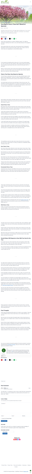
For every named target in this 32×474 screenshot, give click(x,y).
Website (23, 415)
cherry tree (3, 381)
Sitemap (29, 465)
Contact (16, 466)
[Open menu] (30, 1)
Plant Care (3, 22)
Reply (29, 388)
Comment (3, 403)
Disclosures (24, 465)
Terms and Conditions (17, 465)
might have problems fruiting (8, 285)
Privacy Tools (10, 465)
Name (2, 415)
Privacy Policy (8, 418)
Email (13, 415)
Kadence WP (25, 471)
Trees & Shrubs (7, 22)
